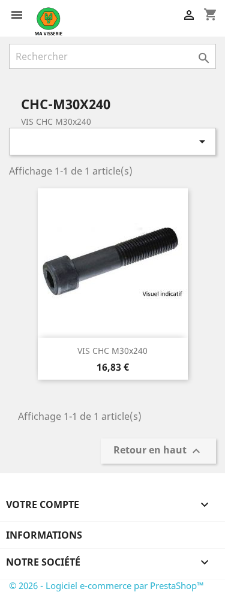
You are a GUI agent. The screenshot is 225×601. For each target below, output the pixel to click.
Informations (44, 535)
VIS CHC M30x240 (112, 350)
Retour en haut (158, 451)
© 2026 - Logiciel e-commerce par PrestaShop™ (106, 585)
